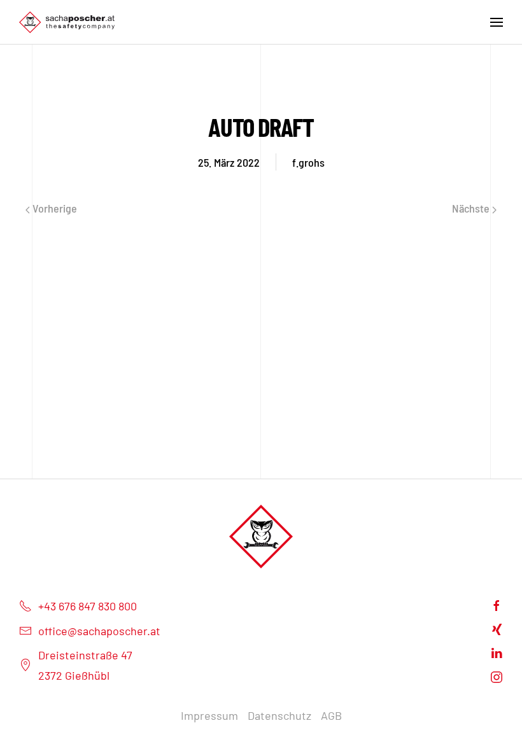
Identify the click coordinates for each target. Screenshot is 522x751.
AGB (331, 715)
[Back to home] (67, 22)
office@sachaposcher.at (99, 631)
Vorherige (53, 208)
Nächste (472, 208)
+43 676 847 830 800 (87, 606)
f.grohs (308, 162)
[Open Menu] (496, 22)
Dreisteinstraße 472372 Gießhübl (85, 665)
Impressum (209, 715)
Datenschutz (279, 715)
